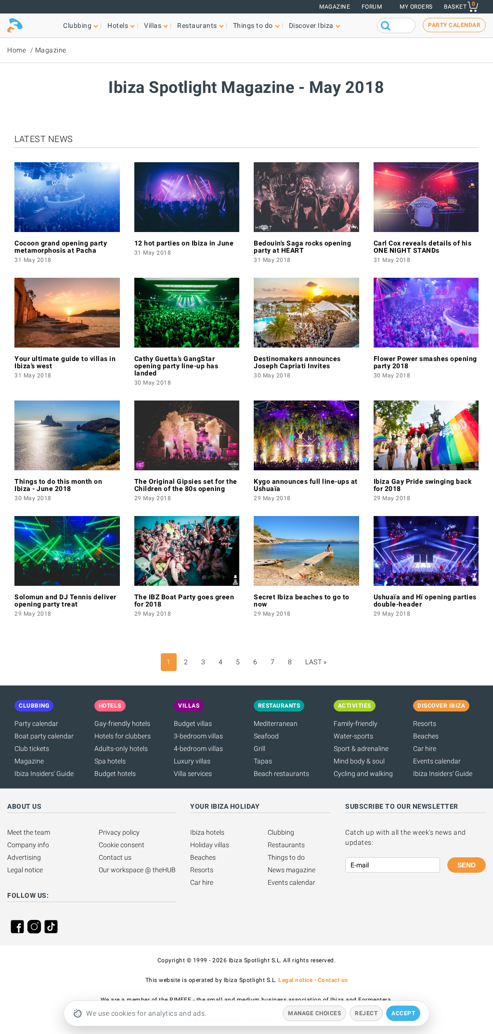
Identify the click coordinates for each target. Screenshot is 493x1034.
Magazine (334, 6)
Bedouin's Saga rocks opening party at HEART (302, 246)
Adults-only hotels (121, 748)
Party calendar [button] (454, 25)
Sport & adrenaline (361, 748)
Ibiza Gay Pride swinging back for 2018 (423, 485)
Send (466, 865)
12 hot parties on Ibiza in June (184, 243)
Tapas (263, 761)
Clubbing (281, 832)
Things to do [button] (253, 25)
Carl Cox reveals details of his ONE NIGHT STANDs (423, 246)
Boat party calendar (44, 736)
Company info (28, 845)
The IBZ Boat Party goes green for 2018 (184, 600)
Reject (366, 1013)
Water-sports (353, 736)
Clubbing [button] (77, 25)
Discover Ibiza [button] (311, 25)
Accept (403, 1013)
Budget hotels (115, 773)
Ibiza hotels (207, 832)
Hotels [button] (117, 25)
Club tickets (31, 748)
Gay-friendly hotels (122, 723)
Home (16, 50)
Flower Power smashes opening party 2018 (425, 362)
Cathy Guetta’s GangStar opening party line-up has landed (176, 366)
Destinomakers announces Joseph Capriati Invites (297, 362)
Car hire (424, 748)
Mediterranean (276, 723)
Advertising (24, 857)
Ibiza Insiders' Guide (44, 773)
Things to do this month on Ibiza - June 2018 (58, 485)
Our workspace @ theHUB (137, 870)
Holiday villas (209, 845)
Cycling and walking (363, 773)
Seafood (266, 736)
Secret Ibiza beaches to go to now (302, 600)
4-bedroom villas (198, 748)
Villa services (193, 773)
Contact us (115, 857)
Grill (259, 748)
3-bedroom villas (198, 736)
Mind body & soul (359, 761)
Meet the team (28, 832)
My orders (416, 6)
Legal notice (25, 870)
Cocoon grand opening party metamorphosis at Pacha (60, 246)
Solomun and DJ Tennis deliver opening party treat (65, 600)
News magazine (291, 870)
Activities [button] (354, 705)
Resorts (424, 723)
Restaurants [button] (197, 25)
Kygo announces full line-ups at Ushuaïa (306, 485)
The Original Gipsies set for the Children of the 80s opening (185, 485)
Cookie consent (121, 845)
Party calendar (36, 723)
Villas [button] (152, 25)
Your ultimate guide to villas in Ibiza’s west (65, 362)
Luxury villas (192, 761)
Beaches (426, 736)
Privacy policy (119, 832)
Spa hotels (110, 761)
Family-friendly (355, 723)
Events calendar (437, 761)
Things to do (286, 857)
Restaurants (286, 845)
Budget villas (193, 723)
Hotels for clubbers (122, 736)
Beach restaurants (281, 773)
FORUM (372, 6)
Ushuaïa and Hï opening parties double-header (425, 600)
